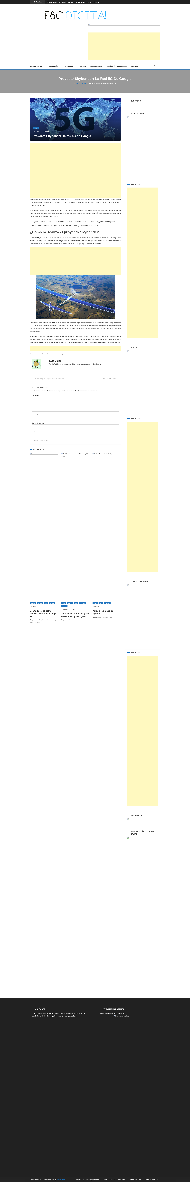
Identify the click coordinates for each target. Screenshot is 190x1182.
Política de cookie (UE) (151, 1179)
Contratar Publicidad (135, 1179)
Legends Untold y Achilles (77, 2)
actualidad (37, 354)
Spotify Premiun (107, 617)
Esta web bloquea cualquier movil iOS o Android (49, 378)
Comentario (36, 395)
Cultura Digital (36, 66)
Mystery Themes (61, 1179)
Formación (68, 66)
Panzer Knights (52, 2)
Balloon (90, 2)
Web (33, 431)
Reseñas (109, 66)
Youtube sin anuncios (72, 620)
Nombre (35, 415)
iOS (101, 603)
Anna (42, 607)
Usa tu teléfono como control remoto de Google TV (43, 614)
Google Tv (37, 622)
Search (156, 66)
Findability (63, 2)
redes (54, 354)
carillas (97, 2)
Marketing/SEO (96, 66)
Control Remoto (46, 620)
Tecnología (53, 66)
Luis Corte (46, 131)
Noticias (82, 66)
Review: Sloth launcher (110, 378)
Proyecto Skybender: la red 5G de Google (62, 136)
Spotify (99, 617)
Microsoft (82, 603)
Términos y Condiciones (92, 1179)
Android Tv (38, 620)
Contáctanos (77, 1179)
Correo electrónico (38, 423)
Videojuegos (122, 66)
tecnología (61, 354)
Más (46, 603)
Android (33, 603)
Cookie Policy (121, 1179)
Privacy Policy (108, 1179)
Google (36, 128)
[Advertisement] (124, 46)
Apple (63, 603)
